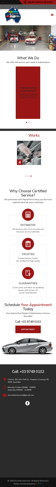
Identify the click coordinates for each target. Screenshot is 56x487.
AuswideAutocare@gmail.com (21, 395)
